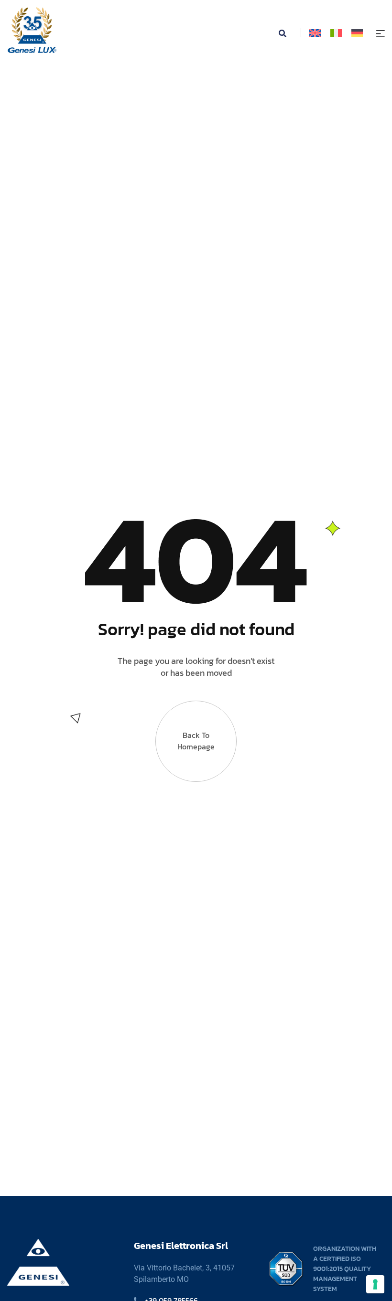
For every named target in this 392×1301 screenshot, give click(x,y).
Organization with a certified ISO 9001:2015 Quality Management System (344, 1269)
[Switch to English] (315, 33)
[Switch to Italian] (336, 33)
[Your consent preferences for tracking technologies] (375, 1284)
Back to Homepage (196, 740)
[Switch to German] (357, 33)
